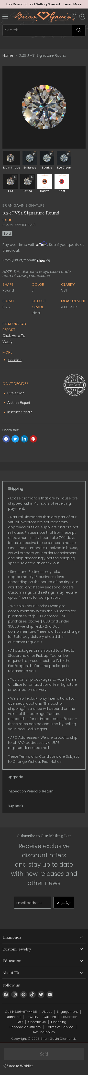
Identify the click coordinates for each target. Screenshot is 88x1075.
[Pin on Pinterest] (33, 439)
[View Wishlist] (74, 16)
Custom (50, 1016)
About (47, 1011)
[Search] (78, 30)
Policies (15, 359)
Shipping (15, 488)
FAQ (20, 1022)
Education (69, 1016)
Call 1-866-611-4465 (21, 1011)
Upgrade (15, 776)
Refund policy (44, 1032)
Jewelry (32, 1016)
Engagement (67, 1011)
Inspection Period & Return (31, 791)
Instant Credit (19, 412)
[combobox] (37, 30)
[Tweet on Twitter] (15, 439)
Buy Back (15, 805)
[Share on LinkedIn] (24, 439)
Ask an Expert (18, 402)
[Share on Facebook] (6, 439)
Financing (58, 1022)
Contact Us (37, 1022)
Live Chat (15, 393)
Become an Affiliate (25, 1027)
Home (7, 55)
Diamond (13, 1016)
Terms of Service (59, 1027)
